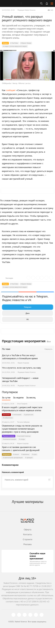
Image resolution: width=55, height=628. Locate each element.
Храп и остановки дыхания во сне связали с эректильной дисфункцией (21, 448)
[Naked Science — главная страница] (13, 3)
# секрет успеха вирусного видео (15, 46)
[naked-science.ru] (41, 615)
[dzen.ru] (30, 615)
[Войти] (52, 3)
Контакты (27, 534)
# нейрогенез (8, 418)
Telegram (27, 307)
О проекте (27, 539)
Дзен (28, 313)
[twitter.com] (13, 615)
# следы (22, 439)
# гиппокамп (17, 415)
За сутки (6, 397)
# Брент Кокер (26, 43)
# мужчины (25, 454)
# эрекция (28, 458)
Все (49, 341)
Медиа (5, 43)
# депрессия (28, 415)
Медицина (6, 454)
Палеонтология (8, 436)
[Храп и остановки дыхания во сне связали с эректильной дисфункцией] (49, 450)
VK (27, 319)
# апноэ (16, 454)
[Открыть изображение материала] (27, 65)
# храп (34, 454)
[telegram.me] (36, 615)
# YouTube (14, 43)
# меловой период (23, 436)
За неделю (18, 397)
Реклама (27, 544)
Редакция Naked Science (26, 10)
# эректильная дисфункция (13, 458)
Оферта (27, 530)
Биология (6, 415)
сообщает (11, 90)
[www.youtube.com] (25, 615)
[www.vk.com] (19, 615)
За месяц (31, 397)
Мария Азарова (23, 363)
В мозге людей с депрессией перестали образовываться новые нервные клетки (22, 409)
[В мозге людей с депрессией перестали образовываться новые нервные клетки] (49, 410)
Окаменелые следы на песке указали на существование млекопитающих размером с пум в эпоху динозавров (22, 429)
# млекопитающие (9, 439)
